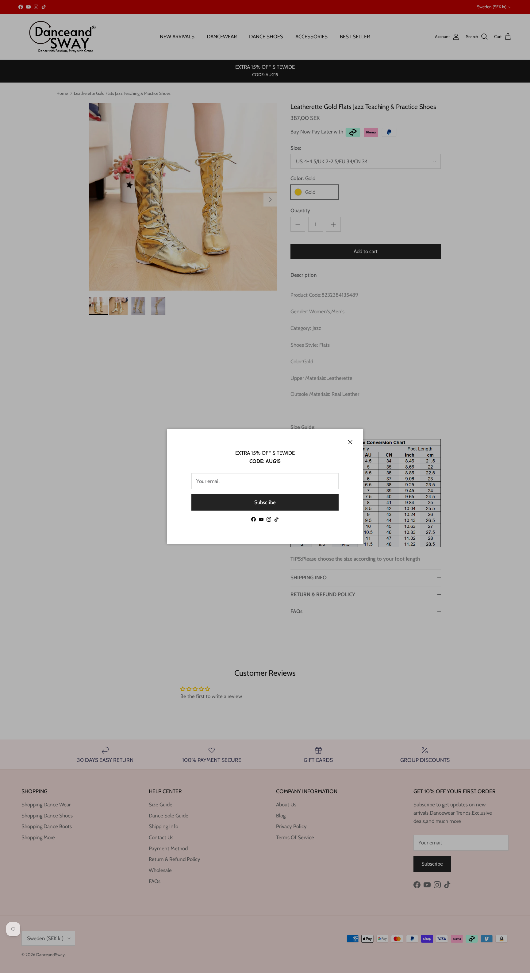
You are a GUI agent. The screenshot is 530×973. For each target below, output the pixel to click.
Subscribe (265, 502)
